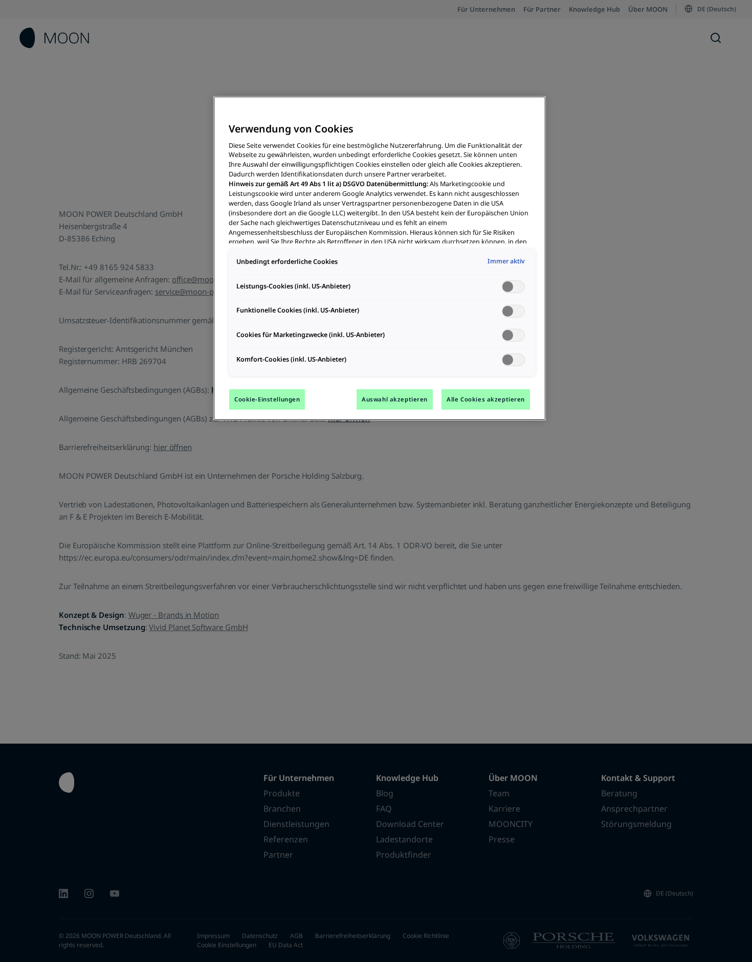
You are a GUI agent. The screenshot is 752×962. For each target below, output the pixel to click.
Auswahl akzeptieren (395, 399)
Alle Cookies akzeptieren (486, 399)
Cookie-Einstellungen (267, 399)
